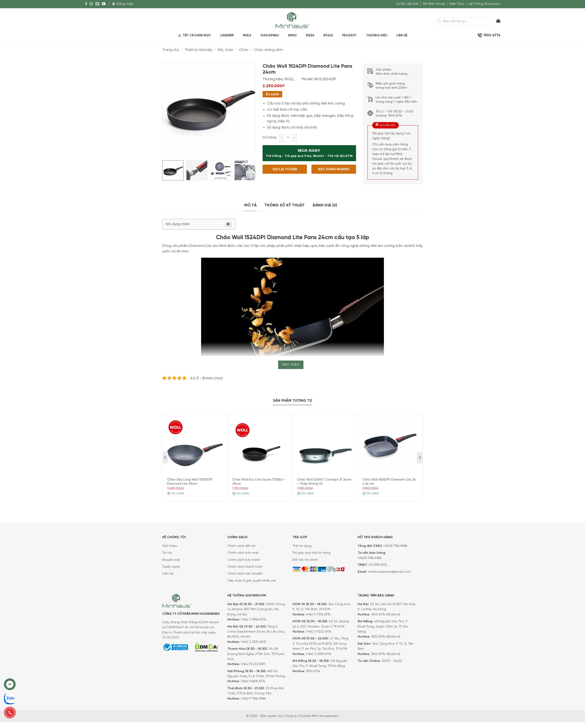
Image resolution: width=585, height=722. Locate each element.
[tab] (250, 205)
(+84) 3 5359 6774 (318, 654)
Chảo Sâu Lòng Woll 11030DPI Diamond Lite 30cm (189, 482)
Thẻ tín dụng (301, 546)
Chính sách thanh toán (244, 567)
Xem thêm (290, 364)
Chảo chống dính (268, 50)
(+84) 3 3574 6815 (253, 642)
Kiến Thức (457, 4)
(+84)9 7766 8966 (395, 546)
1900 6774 (313, 671)
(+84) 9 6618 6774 (253, 681)
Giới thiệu (169, 546)
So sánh (272, 94)
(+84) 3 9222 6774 (318, 632)
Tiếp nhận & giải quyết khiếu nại (251, 581)
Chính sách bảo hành (243, 560)
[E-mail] (97, 4)
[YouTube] (104, 4)
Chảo (243, 50)
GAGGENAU (270, 35)
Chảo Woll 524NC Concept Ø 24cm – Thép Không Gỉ (324, 482)
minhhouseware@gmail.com (389, 572)
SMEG (292, 35)
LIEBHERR (227, 35)
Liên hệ (401, 35)
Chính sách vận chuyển (245, 573)
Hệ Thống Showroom (484, 4)
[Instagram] (91, 4)
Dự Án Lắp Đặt (407, 4)
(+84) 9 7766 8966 (253, 699)
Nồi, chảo (226, 50)
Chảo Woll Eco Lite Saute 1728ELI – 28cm (259, 482)
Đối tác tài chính (305, 560)
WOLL (289, 79)
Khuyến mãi (171, 560)
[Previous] (169, 106)
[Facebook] (86, 4)
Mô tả (250, 205)
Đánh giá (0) (325, 205)
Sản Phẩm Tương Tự (292, 401)
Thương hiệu (376, 35)
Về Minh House (434, 4)
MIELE (247, 35)
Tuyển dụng (171, 567)
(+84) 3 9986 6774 (253, 619)
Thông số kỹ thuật (284, 205)
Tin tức (167, 553)
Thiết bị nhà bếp (199, 50)
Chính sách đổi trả (241, 546)
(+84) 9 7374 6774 (318, 614)
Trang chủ (170, 50)
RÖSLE (328, 35)
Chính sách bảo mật (243, 553)
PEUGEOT (349, 35)
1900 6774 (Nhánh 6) (385, 614)
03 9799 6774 (378, 565)
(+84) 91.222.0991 (253, 664)
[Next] (248, 106)
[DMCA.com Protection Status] (206, 646)
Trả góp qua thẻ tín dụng (311, 553)
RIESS (310, 35)
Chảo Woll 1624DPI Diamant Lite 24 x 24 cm (389, 482)
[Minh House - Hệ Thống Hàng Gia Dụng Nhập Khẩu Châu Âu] (292, 19)
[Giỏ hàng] (495, 21)
